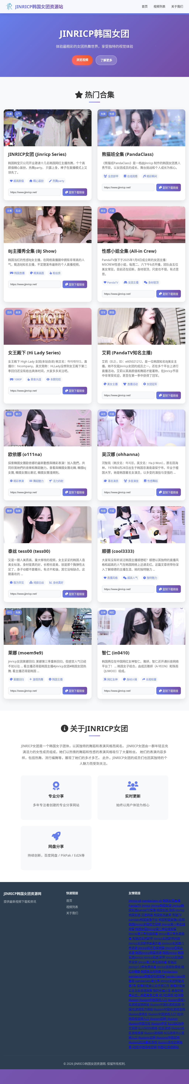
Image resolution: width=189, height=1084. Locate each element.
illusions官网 (147, 1037)
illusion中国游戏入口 (153, 1000)
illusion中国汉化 (139, 1023)
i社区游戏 (164, 1028)
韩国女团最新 (162, 915)
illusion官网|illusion (164, 1019)
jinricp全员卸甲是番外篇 (145, 943)
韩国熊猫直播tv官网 (172, 920)
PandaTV (135, 905)
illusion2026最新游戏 (143, 1042)
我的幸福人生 (162, 990)
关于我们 (177, 6)
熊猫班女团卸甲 (142, 938)
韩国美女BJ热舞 (151, 971)
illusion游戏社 (138, 1014)
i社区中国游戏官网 (144, 1047)
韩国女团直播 (171, 901)
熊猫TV (177, 915)
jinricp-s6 (135, 901)
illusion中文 (159, 1023)
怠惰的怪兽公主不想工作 (153, 986)
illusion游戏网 (153, 1033)
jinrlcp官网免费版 (169, 967)
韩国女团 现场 (166, 910)
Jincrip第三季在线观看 (143, 934)
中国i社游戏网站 (168, 1047)
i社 (161, 995)
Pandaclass (170, 971)
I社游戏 (168, 995)
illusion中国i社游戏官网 (169, 1009)
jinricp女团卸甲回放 (167, 938)
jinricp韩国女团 (161, 905)
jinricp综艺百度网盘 (151, 948)
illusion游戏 (176, 1000)
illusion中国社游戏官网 (165, 1004)
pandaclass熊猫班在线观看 (147, 976)
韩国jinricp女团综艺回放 (145, 924)
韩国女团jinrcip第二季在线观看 (155, 929)
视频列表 (159, 6)
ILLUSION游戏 (147, 1028)
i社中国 (178, 995)
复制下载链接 (76, 192)
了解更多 (106, 60)
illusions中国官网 (168, 1037)
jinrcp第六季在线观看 (152, 962)
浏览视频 (82, 60)
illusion (134, 1000)
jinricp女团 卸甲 (154, 957)
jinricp (146, 905)
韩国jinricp (169, 953)
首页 (145, 6)
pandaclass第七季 (147, 981)
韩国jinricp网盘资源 (148, 953)
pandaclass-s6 (152, 901)
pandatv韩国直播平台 (143, 920)
